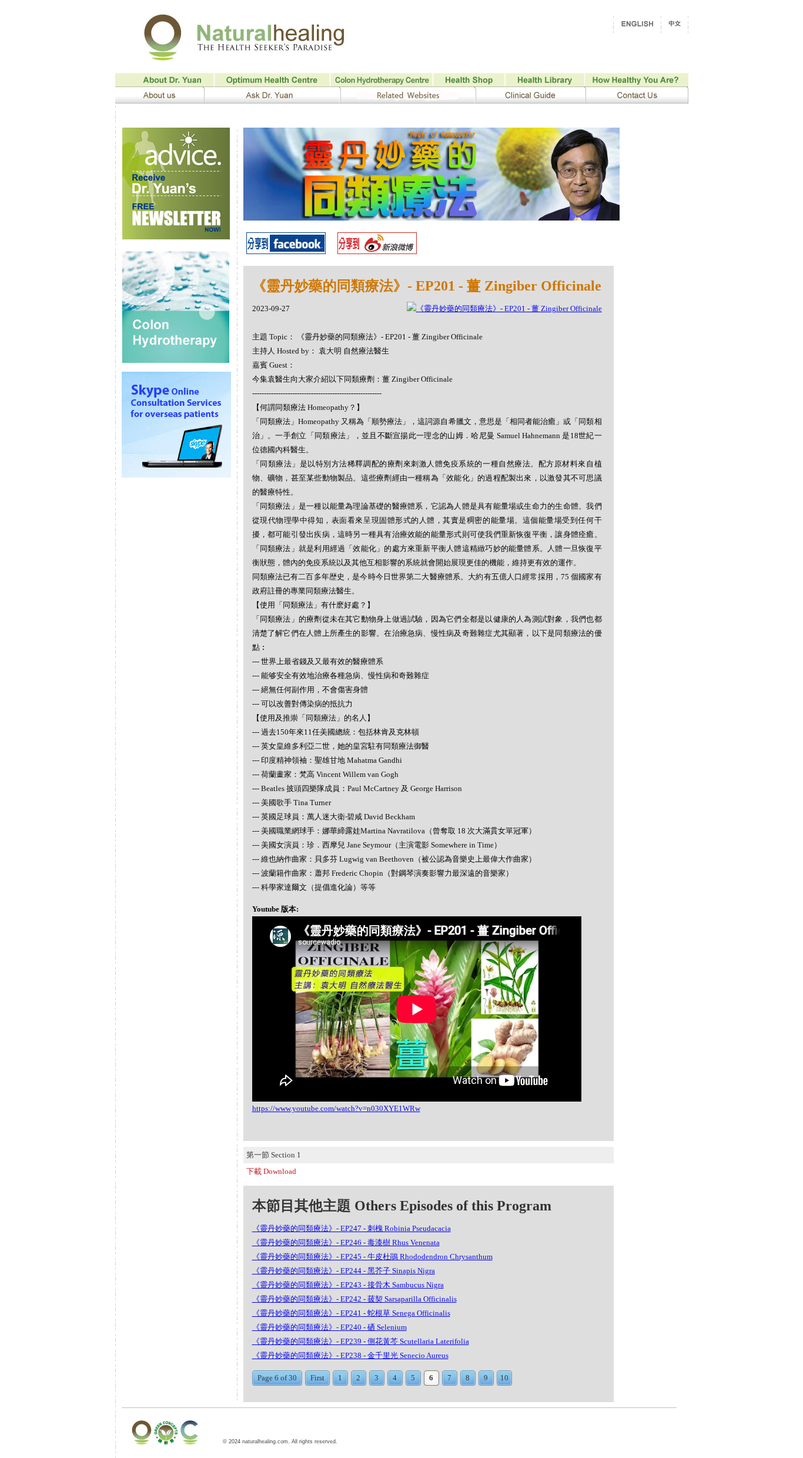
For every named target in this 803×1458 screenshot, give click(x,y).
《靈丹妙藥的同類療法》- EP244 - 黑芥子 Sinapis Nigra (343, 1270)
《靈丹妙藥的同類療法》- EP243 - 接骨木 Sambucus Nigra (348, 1284)
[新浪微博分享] (377, 251)
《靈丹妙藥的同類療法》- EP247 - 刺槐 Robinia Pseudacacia (351, 1228)
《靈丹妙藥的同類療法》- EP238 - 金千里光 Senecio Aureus (350, 1355)
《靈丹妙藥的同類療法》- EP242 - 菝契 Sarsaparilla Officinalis (354, 1298)
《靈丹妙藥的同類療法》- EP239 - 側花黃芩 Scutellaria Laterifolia (360, 1341)
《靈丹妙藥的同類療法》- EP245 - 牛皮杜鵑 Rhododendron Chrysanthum (372, 1256)
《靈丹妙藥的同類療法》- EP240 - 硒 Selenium (329, 1327)
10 (504, 1377)
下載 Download (271, 1171)
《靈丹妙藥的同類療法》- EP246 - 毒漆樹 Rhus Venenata (346, 1242)
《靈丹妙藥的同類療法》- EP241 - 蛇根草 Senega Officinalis (351, 1313)
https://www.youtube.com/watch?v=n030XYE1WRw (336, 1108)
